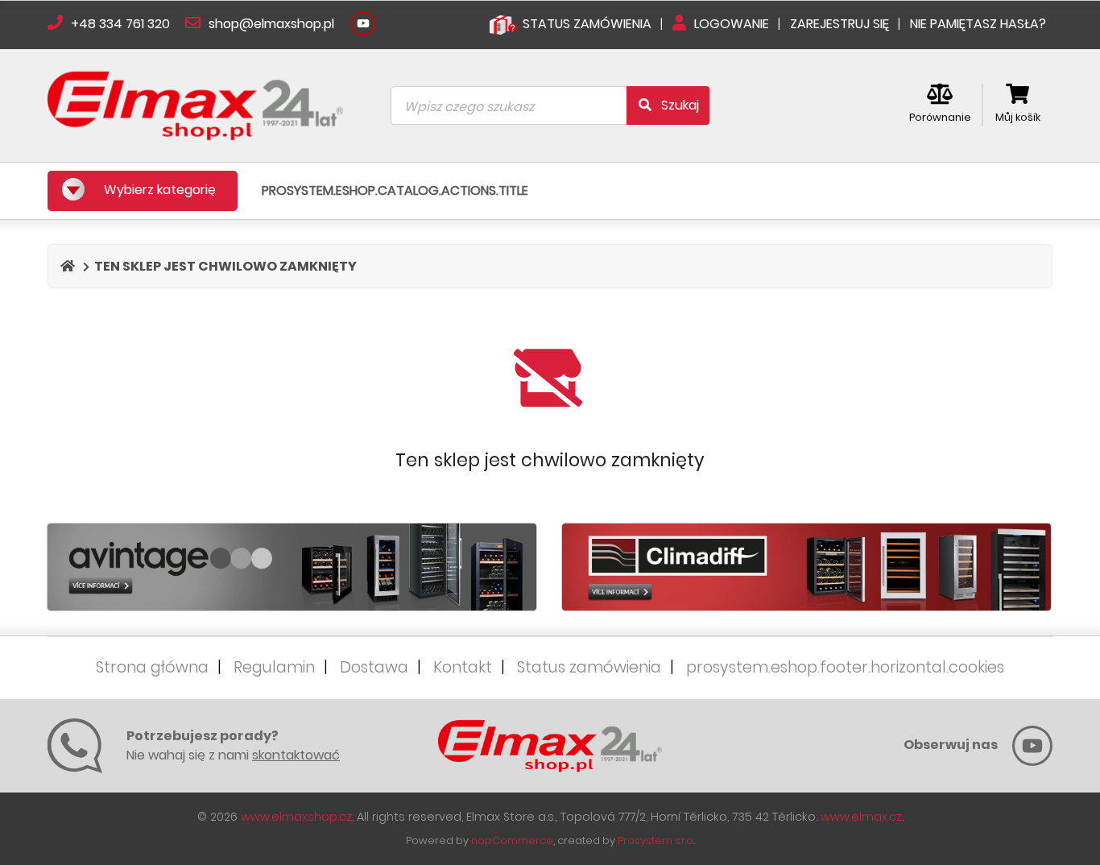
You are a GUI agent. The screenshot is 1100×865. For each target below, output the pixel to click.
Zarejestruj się (841, 23)
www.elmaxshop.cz (296, 817)
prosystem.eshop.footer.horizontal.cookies (845, 667)
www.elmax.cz (861, 817)
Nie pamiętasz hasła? (978, 23)
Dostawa (376, 667)
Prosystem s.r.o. (656, 840)
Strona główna (154, 667)
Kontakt (464, 667)
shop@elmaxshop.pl (269, 23)
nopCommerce (512, 840)
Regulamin (276, 667)
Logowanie (731, 23)
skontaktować (296, 755)
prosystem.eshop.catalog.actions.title (395, 190)
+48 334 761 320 (120, 23)
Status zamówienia (591, 667)
